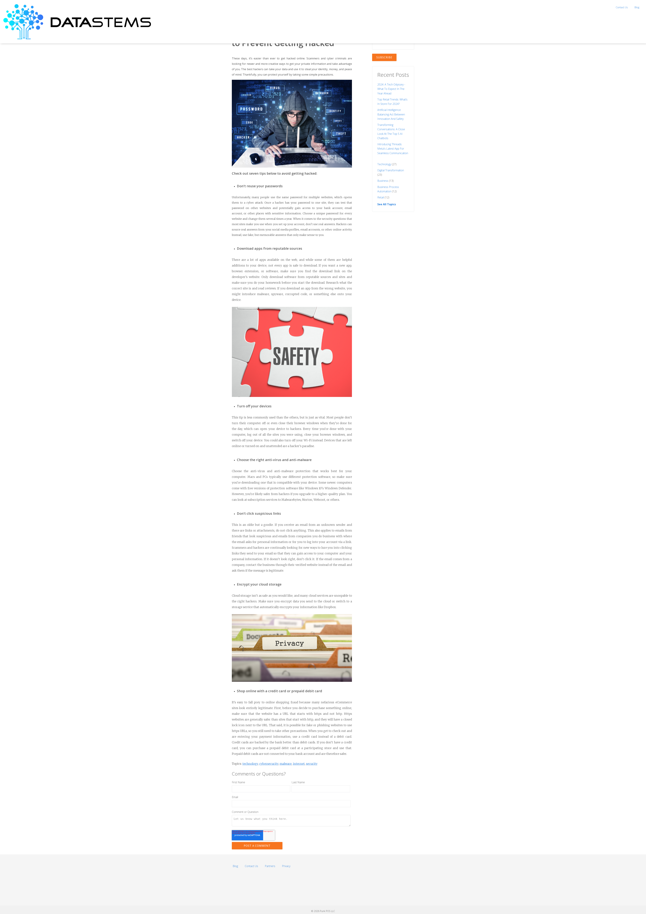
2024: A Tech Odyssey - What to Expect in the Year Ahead (391, 89)
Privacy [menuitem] (286, 866)
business (385, 181)
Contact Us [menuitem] (622, 7)
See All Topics (386, 204)
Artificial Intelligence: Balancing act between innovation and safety (391, 114)
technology (250, 764)
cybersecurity (268, 764)
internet (299, 764)
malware (286, 764)
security (311, 764)
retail (383, 197)
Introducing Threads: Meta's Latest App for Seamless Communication (392, 148)
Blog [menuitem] (637, 7)
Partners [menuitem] (270, 866)
